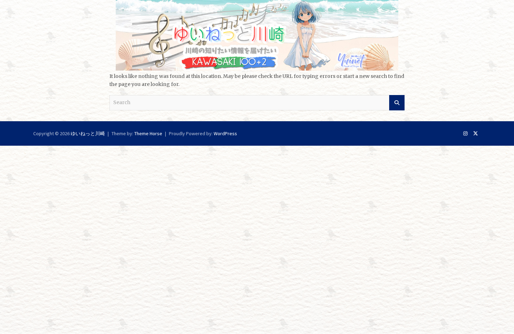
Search (397, 102)
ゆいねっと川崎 (88, 133)
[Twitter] (475, 133)
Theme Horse (148, 133)
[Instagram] (465, 133)
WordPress (225, 133)
